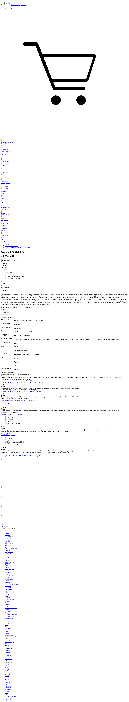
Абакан (7, 533)
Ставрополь (8, 659)
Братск (7, 545)
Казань (7, 577)
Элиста (7, 694)
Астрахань (8, 538)
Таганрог (7, 664)
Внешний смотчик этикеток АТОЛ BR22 (17, 400)
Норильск (8, 623)
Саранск (7, 650)
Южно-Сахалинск (10, 696)
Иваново (7, 572)
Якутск (7, 698)
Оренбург (8, 628)
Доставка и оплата (7, 142)
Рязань (7, 645)
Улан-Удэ (7, 676)
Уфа (6, 681)
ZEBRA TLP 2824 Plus (11, 414)
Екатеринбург (9, 569)
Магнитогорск (9, 599)
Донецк (7, 567)
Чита (6, 693)
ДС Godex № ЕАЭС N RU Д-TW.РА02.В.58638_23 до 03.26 (24, 456)
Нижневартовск (10, 613)
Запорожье (8, 570)
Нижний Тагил (9, 616)
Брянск (7, 547)
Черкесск (7, 691)
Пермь (7, 633)
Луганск (7, 596)
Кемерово (8, 582)
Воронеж (7, 560)
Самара (7, 647)
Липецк (7, 594)
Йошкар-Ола (9, 575)
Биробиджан (9, 543)
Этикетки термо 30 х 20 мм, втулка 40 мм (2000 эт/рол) (22, 382)
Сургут (7, 660)
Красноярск (8, 589)
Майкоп (7, 601)
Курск (6, 592)
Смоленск (8, 655)
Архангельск (9, 536)
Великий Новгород (11, 548)
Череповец (8, 689)
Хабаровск (8, 682)
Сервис (3, 144)
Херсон (7, 684)
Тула (6, 672)
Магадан (7, 597)
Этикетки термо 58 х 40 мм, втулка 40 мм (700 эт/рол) (21, 391)
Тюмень (7, 674)
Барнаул (7, 540)
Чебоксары (8, 686)
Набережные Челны (11, 608)
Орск (6, 630)
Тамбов (7, 665)
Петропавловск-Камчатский (14, 637)
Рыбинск (7, 643)
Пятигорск (8, 640)
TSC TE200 (8, 435)
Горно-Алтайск (9, 562)
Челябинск (8, 688)
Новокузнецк (9, 618)
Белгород (7, 541)
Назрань (7, 609)
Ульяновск (8, 677)
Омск (6, 625)
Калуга (7, 581)
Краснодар (8, 587)
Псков (6, 638)
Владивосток (9, 550)
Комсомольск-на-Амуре (12, 584)
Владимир (8, 553)
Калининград (9, 579)
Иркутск (7, 574)
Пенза (6, 631)
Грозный (7, 564)
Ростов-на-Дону (10, 642)
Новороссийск (9, 620)
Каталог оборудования (18, 5)
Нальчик (7, 611)
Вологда (7, 558)
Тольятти (7, 669)
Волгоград (8, 555)
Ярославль (8, 699)
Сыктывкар (8, 662)
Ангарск (7, 535)
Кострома (8, 586)
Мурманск (8, 606)
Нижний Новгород (11, 614)
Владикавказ (9, 552)
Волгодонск (8, 557)
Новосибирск (9, 621)
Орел (6, 626)
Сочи (6, 657)
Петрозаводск (9, 635)
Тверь (6, 667)
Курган (7, 591)
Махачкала (8, 603)
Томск (6, 671)
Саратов (7, 652)
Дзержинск (8, 565)
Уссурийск (8, 679)
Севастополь (9, 654)
